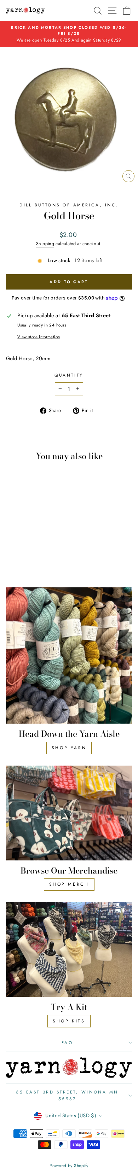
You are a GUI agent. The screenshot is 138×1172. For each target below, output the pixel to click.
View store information (38, 337)
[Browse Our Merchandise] (69, 813)
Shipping (45, 244)
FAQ (67, 1042)
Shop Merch (69, 884)
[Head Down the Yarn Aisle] (69, 655)
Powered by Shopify (69, 1165)
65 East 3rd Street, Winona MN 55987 (67, 1095)
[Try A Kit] (69, 949)
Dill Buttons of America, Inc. (68, 205)
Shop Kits (69, 1021)
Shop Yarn (69, 748)
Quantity (68, 375)
